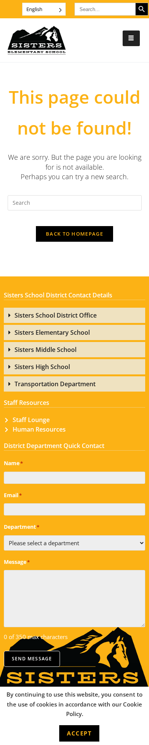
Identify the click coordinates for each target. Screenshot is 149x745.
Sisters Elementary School (52, 332)
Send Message (32, 658)
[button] (74, 315)
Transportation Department (55, 384)
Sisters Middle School (45, 349)
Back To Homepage (74, 233)
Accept (79, 733)
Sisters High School (42, 367)
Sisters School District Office (56, 315)
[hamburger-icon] (131, 39)
